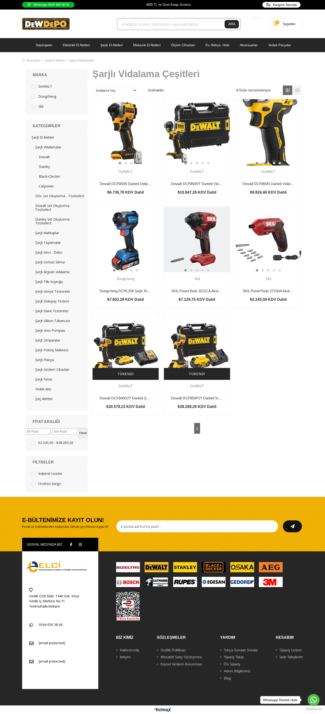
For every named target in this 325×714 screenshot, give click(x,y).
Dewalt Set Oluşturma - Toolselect (53, 207)
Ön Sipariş (232, 664)
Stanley (44, 167)
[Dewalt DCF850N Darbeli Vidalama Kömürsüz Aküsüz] (126, 132)
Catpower (46, 186)
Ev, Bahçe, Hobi (217, 45)
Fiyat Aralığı (46, 422)
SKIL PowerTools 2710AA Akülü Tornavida (268, 291)
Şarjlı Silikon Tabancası (52, 321)
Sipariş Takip (234, 657)
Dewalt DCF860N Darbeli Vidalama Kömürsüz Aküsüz (268, 184)
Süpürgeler (44, 45)
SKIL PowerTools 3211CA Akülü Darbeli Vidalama (197, 291)
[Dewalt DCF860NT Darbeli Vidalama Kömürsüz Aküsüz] (197, 132)
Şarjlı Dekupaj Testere (52, 301)
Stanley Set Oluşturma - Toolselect (53, 221)
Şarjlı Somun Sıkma (50, 262)
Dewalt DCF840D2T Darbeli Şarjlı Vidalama (126, 398)
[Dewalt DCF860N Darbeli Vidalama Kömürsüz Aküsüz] (268, 132)
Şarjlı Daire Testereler (52, 311)
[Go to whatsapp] (314, 700)
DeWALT (45, 86)
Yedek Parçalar (279, 45)
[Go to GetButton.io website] (313, 709)
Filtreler (43, 462)
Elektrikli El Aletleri (76, 45)
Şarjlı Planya (44, 360)
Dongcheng (47, 96)
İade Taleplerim (291, 657)
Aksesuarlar (249, 45)
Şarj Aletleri (44, 399)
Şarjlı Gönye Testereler (52, 291)
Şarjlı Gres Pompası (50, 330)
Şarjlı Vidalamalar (48, 147)
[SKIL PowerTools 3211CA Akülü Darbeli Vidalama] (197, 239)
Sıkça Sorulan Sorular (241, 650)
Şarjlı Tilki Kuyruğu (49, 282)
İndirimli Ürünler (50, 474)
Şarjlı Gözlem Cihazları (52, 370)
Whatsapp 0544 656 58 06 (51, 4)
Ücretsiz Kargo (49, 484)
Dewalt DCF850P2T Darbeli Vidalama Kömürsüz (197, 398)
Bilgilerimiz (237, 671)
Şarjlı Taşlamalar (48, 243)
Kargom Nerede (285, 5)
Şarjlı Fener (43, 379)
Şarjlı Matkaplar (47, 233)
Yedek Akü (43, 389)
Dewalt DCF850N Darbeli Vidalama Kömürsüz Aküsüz (126, 184)
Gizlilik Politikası (173, 650)
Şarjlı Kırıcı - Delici (48, 252)
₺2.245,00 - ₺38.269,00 (55, 443)
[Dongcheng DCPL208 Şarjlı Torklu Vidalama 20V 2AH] (126, 239)
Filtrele (83, 433)
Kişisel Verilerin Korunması (181, 664)
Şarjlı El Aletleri (111, 45)
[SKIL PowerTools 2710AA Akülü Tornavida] (268, 239)
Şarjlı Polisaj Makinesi (51, 350)
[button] (120, 163)
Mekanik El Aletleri (147, 45)
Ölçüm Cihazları (183, 45)
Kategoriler (46, 126)
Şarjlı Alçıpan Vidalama (52, 272)
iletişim (125, 657)
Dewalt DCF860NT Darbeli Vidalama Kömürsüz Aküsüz (197, 184)
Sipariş (291, 650)
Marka (40, 75)
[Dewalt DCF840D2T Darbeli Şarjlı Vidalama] (126, 347)
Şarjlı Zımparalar (47, 340)
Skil (40, 106)
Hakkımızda (129, 650)
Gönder (292, 526)
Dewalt (44, 157)
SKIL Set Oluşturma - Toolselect (59, 196)
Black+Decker (49, 176)
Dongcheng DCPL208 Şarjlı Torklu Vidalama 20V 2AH (126, 291)
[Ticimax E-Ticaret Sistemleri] (162, 710)
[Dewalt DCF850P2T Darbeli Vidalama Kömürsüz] (197, 347)
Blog (227, 678)
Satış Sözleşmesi (181, 657)
